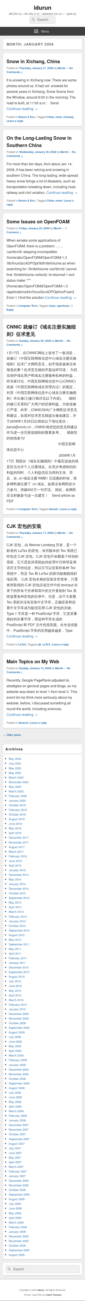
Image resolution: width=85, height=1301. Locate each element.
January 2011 (17, 963)
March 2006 (16, 1222)
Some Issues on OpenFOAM (38, 221)
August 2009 (17, 1032)
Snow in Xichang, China (33, 61)
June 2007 (15, 1153)
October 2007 (17, 1134)
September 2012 (19, 930)
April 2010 (15, 995)
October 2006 (17, 1190)
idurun (42, 7)
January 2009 (17, 1065)
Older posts (12, 735)
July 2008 (15, 1092)
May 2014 (15, 879)
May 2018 (15, 828)
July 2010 (15, 981)
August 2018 (17, 819)
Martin (61, 68)
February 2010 (18, 1004)
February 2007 (18, 1171)
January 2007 (17, 1176)
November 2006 (19, 1185)
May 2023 (15, 768)
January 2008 (17, 1120)
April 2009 (15, 1051)
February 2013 (18, 916)
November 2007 (19, 1129)
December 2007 (19, 1125)
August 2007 (17, 1143)
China (50, 117)
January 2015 (17, 870)
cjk (39, 644)
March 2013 (16, 912)
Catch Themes (53, 1294)
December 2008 (19, 1069)
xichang (68, 117)
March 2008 (16, 1111)
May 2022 (15, 773)
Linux (52, 306)
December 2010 (19, 967)
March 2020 (16, 791)
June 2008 (15, 1097)
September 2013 (19, 898)
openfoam (63, 306)
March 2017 (16, 851)
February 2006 (18, 1227)
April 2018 (15, 833)
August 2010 (17, 976)
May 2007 (15, 1157)
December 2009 (19, 1014)
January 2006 (17, 1231)
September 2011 (19, 944)
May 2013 (15, 902)
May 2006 (15, 1213)
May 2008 (15, 1102)
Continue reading (22, 108)
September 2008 (19, 1083)
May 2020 (15, 787)
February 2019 (18, 810)
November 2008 (19, 1074)
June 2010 (15, 986)
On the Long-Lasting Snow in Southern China (39, 141)
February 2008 (18, 1116)
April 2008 (15, 1106)
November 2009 (19, 1018)
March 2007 (16, 1167)
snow (58, 117)
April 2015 (15, 865)
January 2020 (17, 800)
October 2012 (17, 926)
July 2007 (15, 1148)
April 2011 (15, 953)
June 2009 (15, 1041)
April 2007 (15, 1162)
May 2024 (15, 759)
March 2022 (16, 777)
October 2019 (17, 805)
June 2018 (15, 823)
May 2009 (15, 1046)
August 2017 (17, 847)
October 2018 (17, 814)
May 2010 (15, 991)
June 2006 (15, 1208)
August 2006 (17, 1199)
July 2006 (15, 1204)
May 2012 (15, 939)
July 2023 (15, 763)
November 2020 (19, 782)
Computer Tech (27, 306)
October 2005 (17, 1245)
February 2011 (18, 958)
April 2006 (15, 1218)
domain (53, 509)
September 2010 (19, 972)
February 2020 (18, 796)
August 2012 (17, 935)
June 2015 (15, 861)
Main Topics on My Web (33, 661)
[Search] (33, 20)
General (23, 723)
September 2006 (19, 1194)
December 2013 (19, 888)
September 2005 (19, 1250)
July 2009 (15, 1037)
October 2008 (17, 1079)
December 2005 (19, 1236)
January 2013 (17, 921)
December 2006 (19, 1180)
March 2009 (16, 1055)
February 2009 (18, 1060)
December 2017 (19, 837)
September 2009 (19, 1027)
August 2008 (17, 1088)
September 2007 (19, 1139)
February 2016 (18, 856)
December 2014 (19, 875)
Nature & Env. (26, 117)
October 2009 (17, 1023)
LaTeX (22, 644)
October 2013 (17, 893)
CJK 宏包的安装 (24, 525)
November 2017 (19, 842)
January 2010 (17, 1009)
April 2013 (15, 907)
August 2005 (17, 1255)
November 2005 (19, 1241)
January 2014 (17, 884)
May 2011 (15, 949)
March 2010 (16, 1000)
